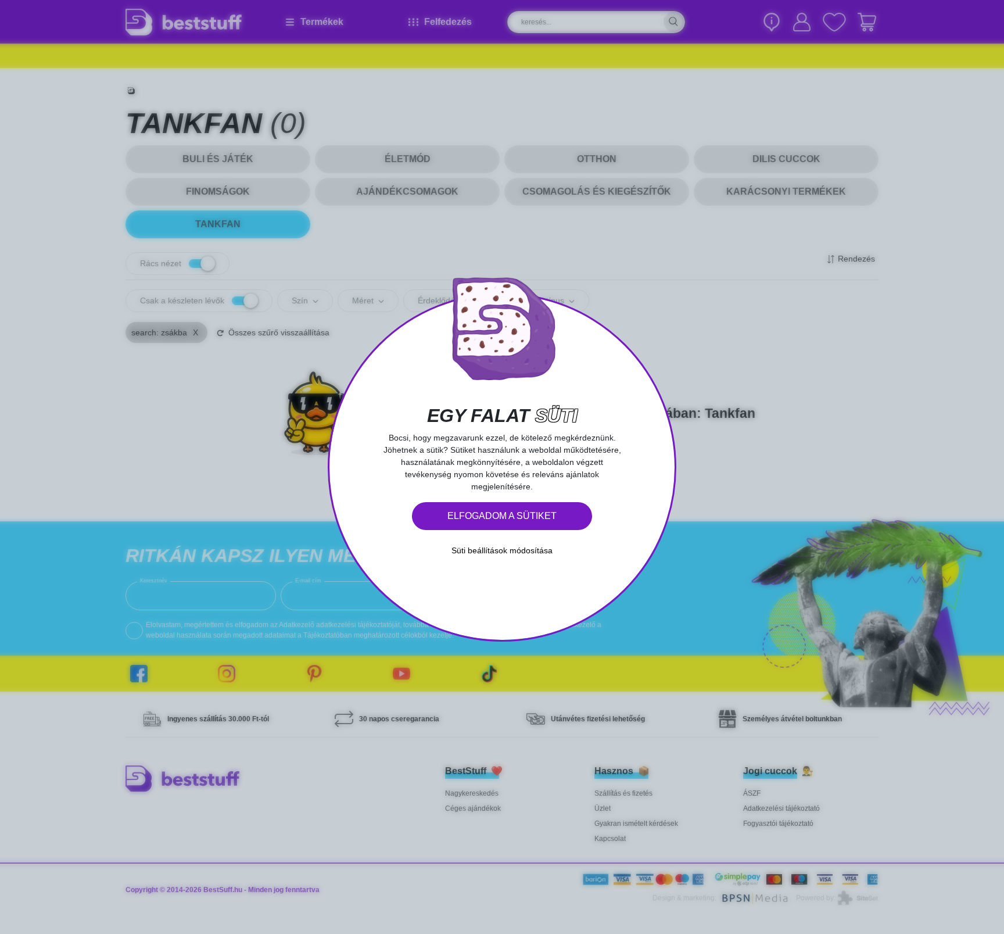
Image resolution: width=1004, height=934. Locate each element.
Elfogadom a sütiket (502, 516)
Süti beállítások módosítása (502, 550)
